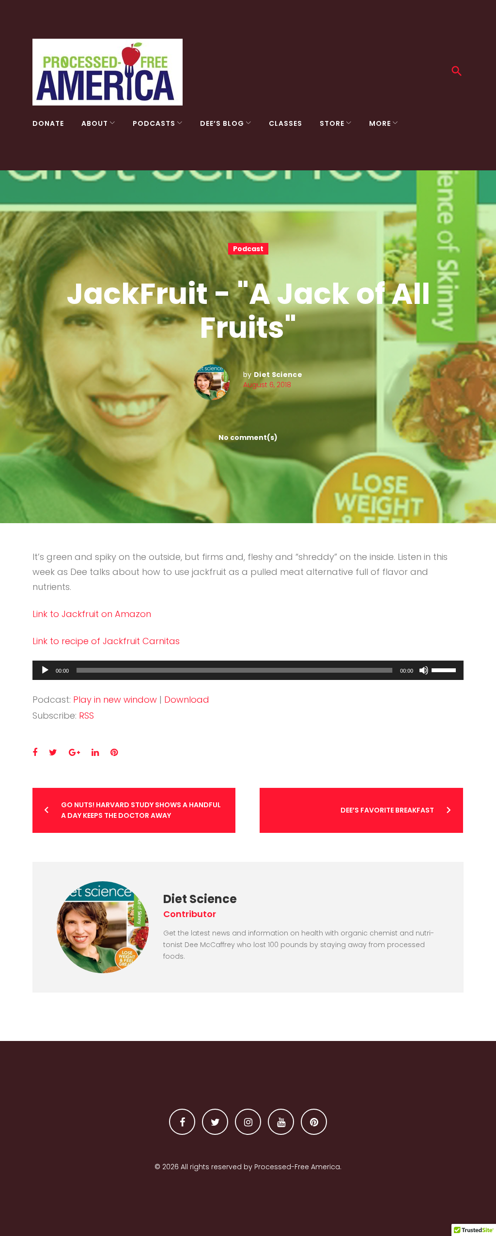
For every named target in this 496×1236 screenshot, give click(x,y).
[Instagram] (248, 1122)
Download (186, 699)
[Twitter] (215, 1122)
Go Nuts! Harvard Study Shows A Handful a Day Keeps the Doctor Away (141, 810)
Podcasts (154, 123)
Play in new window (115, 699)
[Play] (45, 670)
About (94, 123)
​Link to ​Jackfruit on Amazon (91, 614)
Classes (285, 123)
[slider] (445, 669)
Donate (48, 123)
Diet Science (278, 374)
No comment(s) (248, 437)
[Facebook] (182, 1122)
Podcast (248, 249)
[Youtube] (281, 1122)
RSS (86, 715)
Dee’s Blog (222, 123)
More (380, 123)
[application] (248, 670)
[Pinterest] (314, 1122)
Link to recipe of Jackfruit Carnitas (106, 641)
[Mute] (424, 670)
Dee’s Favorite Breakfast (387, 810)
